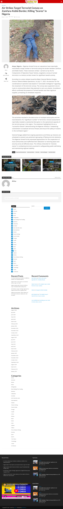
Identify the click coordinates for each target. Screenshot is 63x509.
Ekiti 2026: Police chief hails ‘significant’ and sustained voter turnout (48, 463)
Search (33, 206)
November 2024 (14, 357)
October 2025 (14, 332)
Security (4, 5)
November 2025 (14, 330)
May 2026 (13, 317)
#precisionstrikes (30, 152)
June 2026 (13, 314)
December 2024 (14, 355)
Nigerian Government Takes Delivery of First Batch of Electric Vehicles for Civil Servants (19, 294)
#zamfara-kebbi (52, 152)
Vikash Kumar (34, 284)
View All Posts (57, 177)
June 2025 (13, 342)
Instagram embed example (41, 290)
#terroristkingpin (44, 152)
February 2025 (14, 351)
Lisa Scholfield (34, 300)
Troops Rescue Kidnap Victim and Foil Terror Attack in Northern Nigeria (52, 165)
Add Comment (6, 75)
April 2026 (13, 319)
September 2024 (15, 362)
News (40, 460)
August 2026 (14, 310)
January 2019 (14, 371)
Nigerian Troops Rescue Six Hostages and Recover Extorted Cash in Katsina (31, 165)
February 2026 (14, 323)
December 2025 (14, 328)
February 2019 (14, 369)
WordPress (24, 507)
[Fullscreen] (29, 498)
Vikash (33, 290)
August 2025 (14, 337)
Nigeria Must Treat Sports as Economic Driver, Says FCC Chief (16, 464)
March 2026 (13, 321)
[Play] (3, 498)
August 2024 (14, 364)
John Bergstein (35, 294)
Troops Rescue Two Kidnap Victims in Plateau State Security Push (11, 165)
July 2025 (13, 339)
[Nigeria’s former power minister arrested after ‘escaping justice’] (35, 468)
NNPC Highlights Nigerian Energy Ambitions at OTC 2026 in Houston (49, 475)
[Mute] (27, 498)
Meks (15, 507)
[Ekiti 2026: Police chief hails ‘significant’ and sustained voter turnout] (35, 462)
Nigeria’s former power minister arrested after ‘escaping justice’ (48, 469)
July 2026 (13, 312)
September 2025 (15, 335)
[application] (16, 491)
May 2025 (13, 344)
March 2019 (13, 366)
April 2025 (13, 346)
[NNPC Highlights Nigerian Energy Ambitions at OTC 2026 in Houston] (35, 474)
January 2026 (14, 326)
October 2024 (14, 360)
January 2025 (14, 353)
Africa (6, 70)
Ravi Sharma (34, 278)
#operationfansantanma (21, 152)
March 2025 (13, 348)
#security (37, 152)
